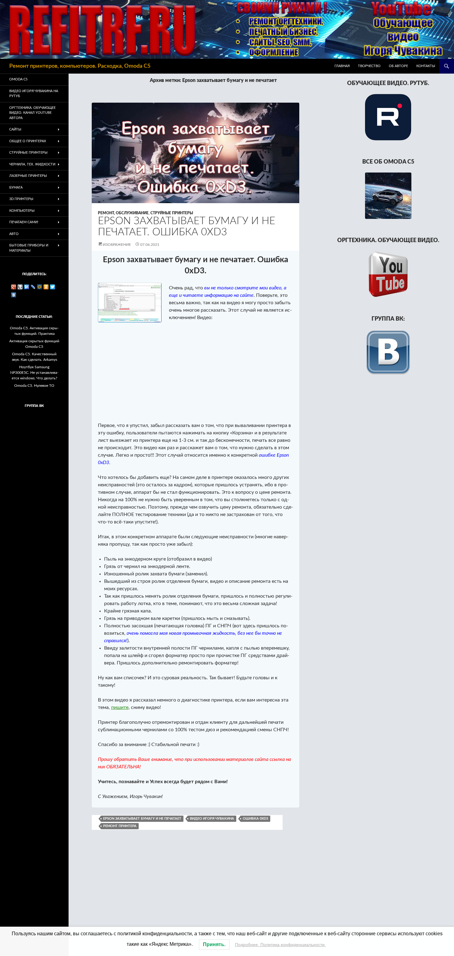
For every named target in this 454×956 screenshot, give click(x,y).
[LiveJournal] (33, 287)
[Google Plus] (14, 287)
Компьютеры (22, 210)
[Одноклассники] (46, 287)
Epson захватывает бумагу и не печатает (142, 818)
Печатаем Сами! (23, 222)
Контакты (425, 66)
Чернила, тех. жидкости (32, 164)
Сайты (15, 129)
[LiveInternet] (20, 287)
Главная (342, 66)
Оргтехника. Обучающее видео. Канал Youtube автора (32, 113)
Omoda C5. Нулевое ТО (34, 385)
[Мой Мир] (39, 287)
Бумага (16, 187)
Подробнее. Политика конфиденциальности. (280, 944)
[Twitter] (52, 287)
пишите (119, 707)
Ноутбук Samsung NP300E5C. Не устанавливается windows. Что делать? (34, 372)
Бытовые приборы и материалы (28, 248)
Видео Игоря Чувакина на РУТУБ (33, 93)
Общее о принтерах (27, 141)
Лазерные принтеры (28, 175)
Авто (14, 234)
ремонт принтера (120, 826)
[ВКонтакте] (14, 295)
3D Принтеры (21, 199)
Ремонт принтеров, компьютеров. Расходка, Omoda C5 (79, 66)
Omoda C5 (18, 79)
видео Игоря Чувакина (212, 818)
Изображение (117, 244)
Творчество (369, 66)
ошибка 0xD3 (255, 818)
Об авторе (398, 66)
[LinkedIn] (26, 287)
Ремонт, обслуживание (123, 213)
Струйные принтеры (171, 213)
